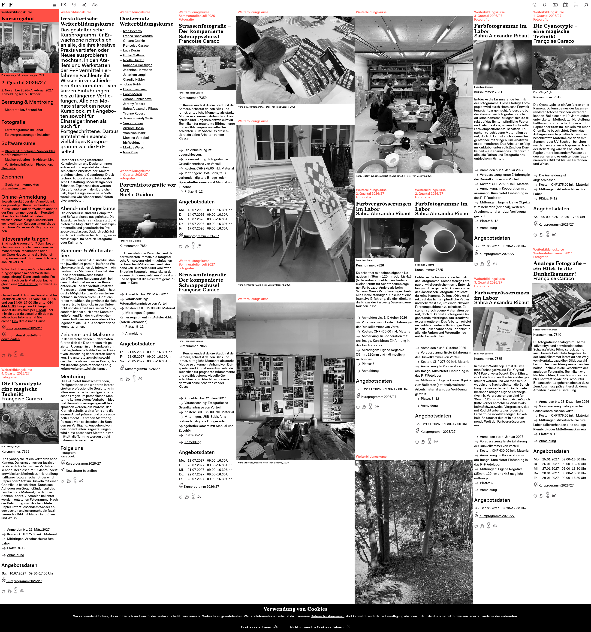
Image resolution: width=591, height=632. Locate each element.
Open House (16, 255)
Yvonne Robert (134, 113)
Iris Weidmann (133, 143)
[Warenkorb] (586, 4)
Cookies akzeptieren (256, 627)
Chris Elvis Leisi (135, 89)
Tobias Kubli (132, 84)
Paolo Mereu (132, 94)
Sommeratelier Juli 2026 (197, 16)
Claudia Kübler (134, 80)
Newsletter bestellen (81, 471)
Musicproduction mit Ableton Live (29, 160)
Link (15, 321)
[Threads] (544, 4)
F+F (6, 4)
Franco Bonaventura (138, 36)
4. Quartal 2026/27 (134, 175)
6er (28, 110)
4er (21, 110)
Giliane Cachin (134, 41)
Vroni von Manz (134, 133)
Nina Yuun (130, 152)
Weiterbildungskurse (135, 12)
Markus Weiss (133, 147)
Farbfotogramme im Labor (24, 130)
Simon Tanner (133, 123)
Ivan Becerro (132, 31)
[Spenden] (74, 4)
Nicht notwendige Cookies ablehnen (317, 627)
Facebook (67, 456)
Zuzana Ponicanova (137, 99)
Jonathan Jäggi (134, 75)
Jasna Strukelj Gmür (138, 118)
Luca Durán (131, 50)
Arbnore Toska (133, 128)
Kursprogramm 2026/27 (24, 328)
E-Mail (30, 280)
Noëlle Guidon (133, 60)
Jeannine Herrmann (137, 70)
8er (39, 110)
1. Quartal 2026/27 (547, 16)
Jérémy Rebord (134, 104)
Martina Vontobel (136, 138)
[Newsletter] (84, 4)
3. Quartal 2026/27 (488, 16)
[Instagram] (555, 4)
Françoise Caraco (136, 46)
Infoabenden (30, 251)
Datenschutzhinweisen (327, 616)
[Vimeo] (576, 4)
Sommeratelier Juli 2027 (197, 264)
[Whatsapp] (22, 353)
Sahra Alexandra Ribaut (140, 109)
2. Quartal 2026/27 (370, 194)
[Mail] (63, 4)
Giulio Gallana (134, 55)
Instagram (67, 453)
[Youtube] (565, 4)
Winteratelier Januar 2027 (552, 253)
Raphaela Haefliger (137, 65)
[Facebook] (534, 4)
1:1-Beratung (28, 284)
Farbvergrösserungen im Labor (27, 135)
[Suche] (95, 4)
